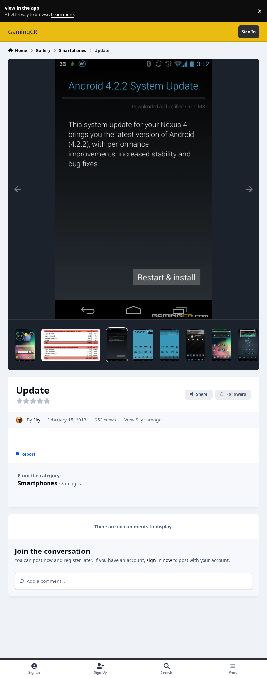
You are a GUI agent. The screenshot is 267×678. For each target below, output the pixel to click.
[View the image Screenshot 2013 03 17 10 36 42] (25, 345)
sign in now (159, 560)
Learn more (12, 11)
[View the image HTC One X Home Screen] (195, 345)
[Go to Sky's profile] (19, 420)
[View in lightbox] (133, 189)
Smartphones (37, 483)
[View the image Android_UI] (221, 345)
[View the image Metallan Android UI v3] (143, 345)
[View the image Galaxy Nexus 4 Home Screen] (248, 345)
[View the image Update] (117, 345)
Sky (36, 420)
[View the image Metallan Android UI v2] (169, 345)
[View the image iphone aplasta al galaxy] (71, 345)
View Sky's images (144, 420)
